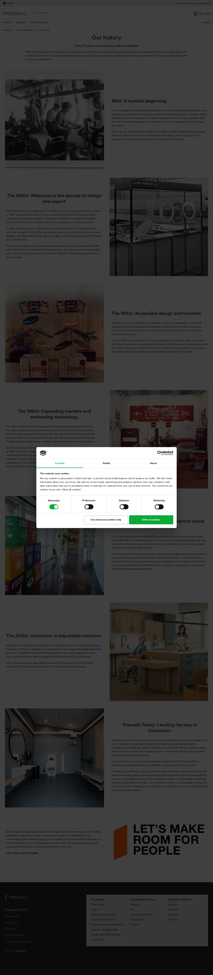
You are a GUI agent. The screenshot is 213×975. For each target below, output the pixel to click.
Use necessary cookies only (106, 519)
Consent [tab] (59, 463)
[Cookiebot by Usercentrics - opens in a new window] (159, 453)
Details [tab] (106, 463)
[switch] (89, 506)
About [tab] (153, 463)
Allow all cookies (151, 519)
